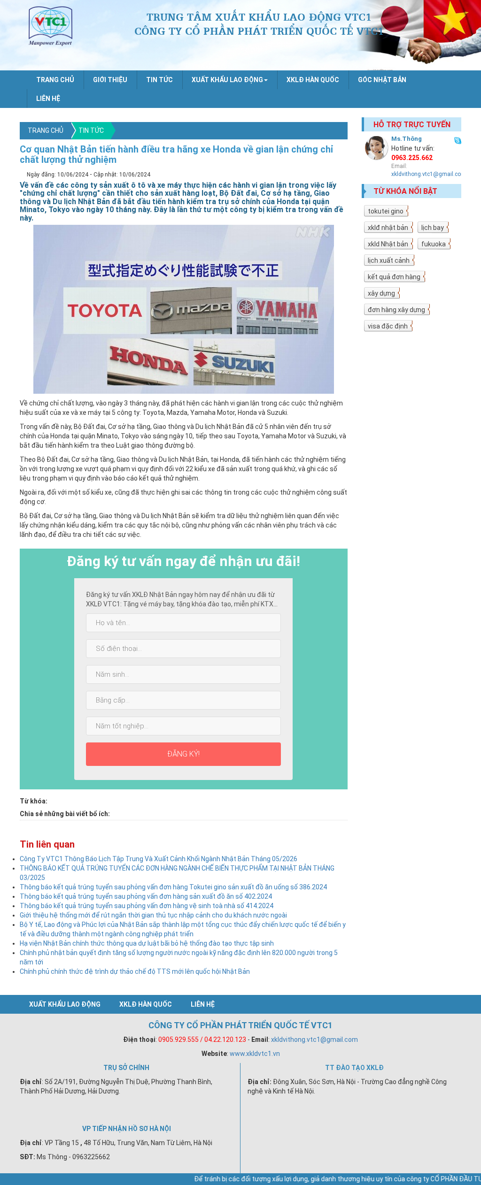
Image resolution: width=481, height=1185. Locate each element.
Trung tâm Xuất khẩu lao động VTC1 (51, 28)
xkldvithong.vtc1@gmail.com (428, 174)
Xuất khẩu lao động (65, 1004)
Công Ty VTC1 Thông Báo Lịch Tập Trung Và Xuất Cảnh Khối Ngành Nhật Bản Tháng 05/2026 (158, 859)
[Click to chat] (457, 139)
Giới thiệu (110, 80)
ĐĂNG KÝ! (183, 753)
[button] (229, 79)
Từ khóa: (33, 801)
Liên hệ (48, 98)
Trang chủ (55, 80)
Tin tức (159, 80)
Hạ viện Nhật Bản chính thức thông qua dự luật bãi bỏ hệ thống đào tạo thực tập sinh (147, 943)
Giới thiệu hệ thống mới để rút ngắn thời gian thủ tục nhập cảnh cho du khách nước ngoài (153, 915)
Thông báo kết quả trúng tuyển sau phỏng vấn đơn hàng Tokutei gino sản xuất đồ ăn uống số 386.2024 (173, 887)
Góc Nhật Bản (382, 80)
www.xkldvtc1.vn (255, 1053)
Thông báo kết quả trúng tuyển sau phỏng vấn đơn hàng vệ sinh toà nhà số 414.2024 (146, 906)
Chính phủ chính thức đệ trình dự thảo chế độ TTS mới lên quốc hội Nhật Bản (135, 971)
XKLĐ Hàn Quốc (313, 80)
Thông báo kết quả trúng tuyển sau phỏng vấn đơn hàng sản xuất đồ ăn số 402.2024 (146, 896)
